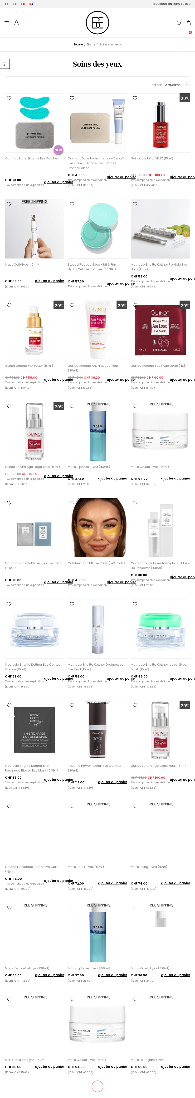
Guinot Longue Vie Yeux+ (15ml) (29, 365)
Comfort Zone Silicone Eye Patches (32, 158)
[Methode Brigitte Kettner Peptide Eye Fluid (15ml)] (160, 228)
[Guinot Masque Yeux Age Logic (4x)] (160, 330)
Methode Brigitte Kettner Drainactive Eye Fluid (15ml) (95, 667)
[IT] (22, 4)
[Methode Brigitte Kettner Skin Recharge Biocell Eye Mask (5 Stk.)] (34, 730)
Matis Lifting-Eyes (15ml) (149, 867)
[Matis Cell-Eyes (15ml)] (34, 228)
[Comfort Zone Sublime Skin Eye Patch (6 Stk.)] (34, 527)
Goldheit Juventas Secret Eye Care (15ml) (31, 869)
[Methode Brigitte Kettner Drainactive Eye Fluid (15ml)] (97, 628)
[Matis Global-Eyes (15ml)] (160, 431)
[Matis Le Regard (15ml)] (160, 1024)
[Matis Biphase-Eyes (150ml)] (97, 431)
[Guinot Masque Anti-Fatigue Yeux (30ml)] (97, 330)
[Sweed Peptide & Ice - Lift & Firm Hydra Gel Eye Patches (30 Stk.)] (97, 228)
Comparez (9, 104)
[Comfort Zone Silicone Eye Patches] (34, 123)
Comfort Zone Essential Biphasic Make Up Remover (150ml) (160, 565)
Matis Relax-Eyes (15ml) (86, 867)
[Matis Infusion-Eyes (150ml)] (34, 1024)
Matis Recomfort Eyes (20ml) (27, 968)
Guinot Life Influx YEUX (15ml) (152, 158)
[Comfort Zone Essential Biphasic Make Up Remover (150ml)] (160, 527)
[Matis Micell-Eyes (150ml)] (160, 932)
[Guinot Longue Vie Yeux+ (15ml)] (34, 330)
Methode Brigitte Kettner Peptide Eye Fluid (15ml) (159, 267)
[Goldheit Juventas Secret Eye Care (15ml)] (34, 831)
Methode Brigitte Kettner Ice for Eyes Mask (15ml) (158, 667)
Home (78, 44)
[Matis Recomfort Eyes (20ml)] (34, 932)
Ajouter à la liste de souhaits (9, 98)
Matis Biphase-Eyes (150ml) (89, 467)
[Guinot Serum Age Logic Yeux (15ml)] (34, 431)
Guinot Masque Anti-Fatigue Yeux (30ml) (93, 368)
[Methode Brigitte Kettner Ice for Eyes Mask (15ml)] (160, 628)
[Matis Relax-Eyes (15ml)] (97, 831)
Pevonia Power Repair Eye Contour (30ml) (95, 768)
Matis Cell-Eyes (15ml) (22, 264)
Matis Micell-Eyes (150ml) (150, 968)
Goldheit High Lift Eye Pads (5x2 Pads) (96, 563)
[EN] (30, 4)
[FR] (14, 4)
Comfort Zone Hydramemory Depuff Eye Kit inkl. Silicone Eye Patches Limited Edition (96, 163)
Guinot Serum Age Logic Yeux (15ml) (32, 467)
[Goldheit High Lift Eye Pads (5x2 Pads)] (97, 527)
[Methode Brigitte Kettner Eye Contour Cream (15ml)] (34, 628)
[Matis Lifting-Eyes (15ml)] (160, 831)
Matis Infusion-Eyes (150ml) (26, 1060)
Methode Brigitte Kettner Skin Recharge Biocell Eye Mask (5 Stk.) (31, 768)
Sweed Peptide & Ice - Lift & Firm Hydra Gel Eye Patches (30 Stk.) (92, 267)
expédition (37, 185)
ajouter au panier (58, 182)
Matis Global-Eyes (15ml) (150, 467)
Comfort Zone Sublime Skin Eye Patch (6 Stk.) (34, 565)
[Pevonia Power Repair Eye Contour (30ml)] (97, 730)
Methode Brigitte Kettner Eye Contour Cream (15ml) (33, 667)
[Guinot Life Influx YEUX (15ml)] (160, 123)
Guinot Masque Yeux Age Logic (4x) (158, 365)
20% (185, 98)
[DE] (6, 4)
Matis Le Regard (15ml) (148, 1060)
